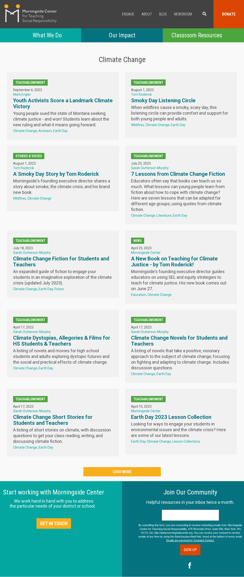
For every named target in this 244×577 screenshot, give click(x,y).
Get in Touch (53, 523)
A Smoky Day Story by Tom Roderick (56, 174)
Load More (122, 471)
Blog (163, 14)
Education (138, 295)
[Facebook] (189, 566)
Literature (164, 215)
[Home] (30, 13)
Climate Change (25, 131)
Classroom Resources (196, 35)
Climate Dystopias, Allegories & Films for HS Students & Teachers (61, 341)
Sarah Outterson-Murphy (150, 168)
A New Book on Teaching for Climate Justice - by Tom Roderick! (174, 262)
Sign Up (190, 550)
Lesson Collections (186, 441)
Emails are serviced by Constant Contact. (190, 540)
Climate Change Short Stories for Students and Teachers (52, 420)
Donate (228, 14)
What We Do (47, 35)
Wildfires (137, 125)
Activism (45, 131)
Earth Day (60, 131)
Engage (128, 14)
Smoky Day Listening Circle (163, 100)
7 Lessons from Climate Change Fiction (178, 174)
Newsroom (183, 14)
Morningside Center (146, 252)
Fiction (59, 289)
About (147, 14)
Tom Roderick (141, 94)
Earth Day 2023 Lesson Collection (171, 417)
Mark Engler (22, 94)
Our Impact (122, 35)
